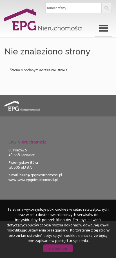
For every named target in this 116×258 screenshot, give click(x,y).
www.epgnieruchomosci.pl (38, 180)
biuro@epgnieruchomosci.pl (40, 175)
